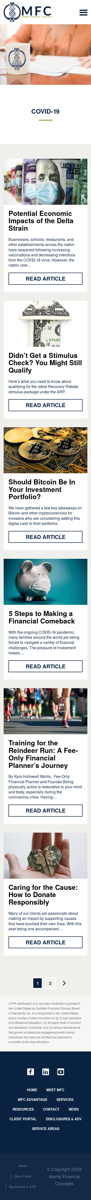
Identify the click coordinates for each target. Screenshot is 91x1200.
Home (32, 1089)
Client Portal (23, 1118)
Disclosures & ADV (64, 1118)
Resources (23, 1109)
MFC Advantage (32, 1099)
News (74, 1109)
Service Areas (45, 1128)
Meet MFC (55, 1089)
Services (65, 1099)
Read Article (46, 278)
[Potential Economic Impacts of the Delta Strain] (28, 12)
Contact (51, 1109)
